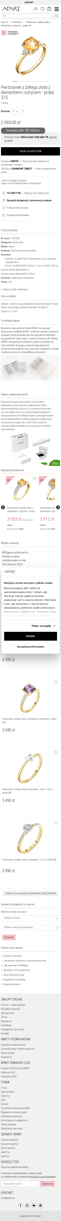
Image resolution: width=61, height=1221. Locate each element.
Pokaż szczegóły (41, 625)
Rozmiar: (5, 111)
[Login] (36, 8)
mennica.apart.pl (9, 1140)
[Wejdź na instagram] (27, 1205)
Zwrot (4, 1017)
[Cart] (49, 9)
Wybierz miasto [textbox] (12, 918)
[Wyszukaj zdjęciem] (10, 33)
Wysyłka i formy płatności (16, 970)
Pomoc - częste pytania (13, 1005)
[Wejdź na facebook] (20, 1205)
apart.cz (5, 1152)
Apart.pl (4, 22)
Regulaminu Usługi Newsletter (42, 1177)
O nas (4, 1087)
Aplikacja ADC (8, 1072)
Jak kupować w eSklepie (15, 965)
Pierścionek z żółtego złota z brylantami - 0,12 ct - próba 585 (29, 859)
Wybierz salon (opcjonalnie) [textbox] (18, 927)
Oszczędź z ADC (23, 130)
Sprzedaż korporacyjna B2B (15, 1108)
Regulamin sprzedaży (14, 979)
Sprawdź (9, 937)
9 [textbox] (13, 111)
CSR (3, 1100)
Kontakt (5, 1033)
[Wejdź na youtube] (33, 1205)
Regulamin (6, 1021)
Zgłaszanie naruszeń (11, 1128)
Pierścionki (17, 22)
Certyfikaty (6, 1025)
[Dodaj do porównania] (2, 214)
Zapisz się (47, 1183)
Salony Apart (7, 1091)
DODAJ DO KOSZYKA (30, 151)
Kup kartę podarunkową (13, 1044)
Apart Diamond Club (13, 975)
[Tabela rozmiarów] (23, 111)
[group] (22, 507)
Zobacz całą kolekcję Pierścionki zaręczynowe (30, 893)
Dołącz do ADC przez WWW (15, 1068)
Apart (11, 246)
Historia (5, 1096)
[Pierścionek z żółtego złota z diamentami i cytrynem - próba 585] (22, 489)
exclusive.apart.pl (10, 1144)
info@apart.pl (8, 1198)
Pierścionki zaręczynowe (23, 250)
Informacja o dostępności (14, 1120)
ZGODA (30, 636)
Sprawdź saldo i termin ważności (18, 1049)
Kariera (4, 1104)
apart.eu (5, 1156)
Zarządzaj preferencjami (30, 646)
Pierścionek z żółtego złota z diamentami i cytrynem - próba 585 (20, 511)
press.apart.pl (8, 1148)
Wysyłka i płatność (10, 1009)
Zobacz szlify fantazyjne (15, 289)
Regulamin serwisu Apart (14, 1112)
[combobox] (15, 111)
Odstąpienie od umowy (13, 1029)
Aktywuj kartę (7, 1053)
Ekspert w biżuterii (12, 956)
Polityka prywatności (11, 1116)
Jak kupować (7, 1013)
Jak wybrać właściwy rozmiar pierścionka (24, 960)
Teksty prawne (8, 1124)
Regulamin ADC (9, 1076)
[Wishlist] (43, 8)
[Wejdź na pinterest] (40, 1205)
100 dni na (16, 168)
